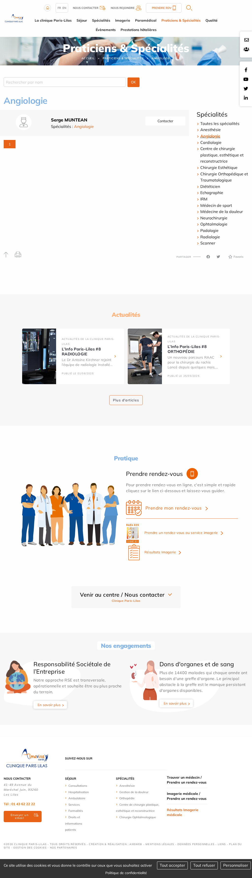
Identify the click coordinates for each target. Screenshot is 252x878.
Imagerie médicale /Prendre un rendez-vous (186, 796)
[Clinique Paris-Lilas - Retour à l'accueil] (27, 758)
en (64, 8)
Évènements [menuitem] (106, 30)
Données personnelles (195, 844)
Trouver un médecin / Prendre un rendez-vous (186, 780)
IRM (203, 199)
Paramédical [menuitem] (146, 20)
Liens (222, 844)
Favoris (238, 256)
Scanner (207, 243)
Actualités (126, 314)
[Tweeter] (218, 257)
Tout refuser (204, 865)
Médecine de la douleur (221, 211)
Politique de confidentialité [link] (126, 873)
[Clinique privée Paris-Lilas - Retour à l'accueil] (14, 17)
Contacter (165, 121)
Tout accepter (172, 865)
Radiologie (210, 236)
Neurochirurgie (213, 217)
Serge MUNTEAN (69, 120)
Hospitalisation (78, 792)
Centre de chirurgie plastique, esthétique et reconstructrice (222, 155)
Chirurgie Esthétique (218, 167)
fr (59, 8)
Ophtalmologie (213, 224)
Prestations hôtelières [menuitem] (139, 30)
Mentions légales (159, 844)
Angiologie (161, 58)
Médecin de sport (216, 205)
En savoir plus (49, 705)
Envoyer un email (20, 816)
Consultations (77, 785)
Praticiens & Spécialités (123, 58)
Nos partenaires (63, 847)
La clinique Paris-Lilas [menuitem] (53, 20)
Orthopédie (127, 798)
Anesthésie (210, 129)
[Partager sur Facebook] (208, 257)
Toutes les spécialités (219, 123)
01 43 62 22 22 (23, 804)
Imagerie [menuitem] (122, 20)
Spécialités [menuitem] (101, 20)
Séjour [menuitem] (82, 20)
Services (74, 804)
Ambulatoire (76, 798)
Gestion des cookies (30, 847)
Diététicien (210, 186)
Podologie (209, 230)
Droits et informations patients (73, 823)
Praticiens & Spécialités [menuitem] (181, 20)
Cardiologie (210, 142)
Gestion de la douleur (133, 792)
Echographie (211, 192)
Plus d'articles (126, 400)
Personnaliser (235, 865)
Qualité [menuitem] (211, 20)
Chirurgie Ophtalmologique (137, 817)
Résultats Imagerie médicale (182, 812)
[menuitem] (79, 785)
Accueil (88, 58)
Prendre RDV (162, 8)
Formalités (75, 811)
